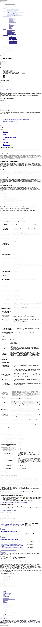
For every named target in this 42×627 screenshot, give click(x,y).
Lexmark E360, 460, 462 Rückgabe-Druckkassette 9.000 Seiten (12, 525)
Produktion (11, 20)
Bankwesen (11, 18)
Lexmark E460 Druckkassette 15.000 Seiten (8, 550)
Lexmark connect (6, 598)
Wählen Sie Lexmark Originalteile (13, 14)
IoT (9, 24)
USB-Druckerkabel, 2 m (5, 558)
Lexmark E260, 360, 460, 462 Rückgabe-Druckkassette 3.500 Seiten (12, 524)
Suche (4, 7)
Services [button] (4, 29)
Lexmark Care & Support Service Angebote (14, 15)
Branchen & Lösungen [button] (6, 16)
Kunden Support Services (11, 34)
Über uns (4, 592)
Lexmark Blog (5, 602)
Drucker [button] (4, 8)
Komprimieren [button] (2, 529)
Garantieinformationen (11, 32)
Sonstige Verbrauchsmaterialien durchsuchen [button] (8, 531)
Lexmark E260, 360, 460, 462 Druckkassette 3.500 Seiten (11, 544)
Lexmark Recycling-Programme (12, 13)
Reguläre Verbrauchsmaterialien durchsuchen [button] (9, 539)
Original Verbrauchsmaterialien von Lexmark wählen (16, 12)
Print (10, 27)
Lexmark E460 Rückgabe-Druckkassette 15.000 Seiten (10, 526)
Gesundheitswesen (12, 22)
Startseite (4, 52)
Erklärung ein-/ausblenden (16, 493)
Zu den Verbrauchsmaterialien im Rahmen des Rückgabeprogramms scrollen (13, 502)
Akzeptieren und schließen (5, 625)
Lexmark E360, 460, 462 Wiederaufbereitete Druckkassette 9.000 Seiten (13, 548)
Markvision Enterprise (13, 43)
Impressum (4, 616)
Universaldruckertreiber (13, 42)
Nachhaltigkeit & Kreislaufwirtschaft (9, 599)
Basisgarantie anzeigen (13, 39)
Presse (4, 601)
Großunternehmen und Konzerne (12, 10)
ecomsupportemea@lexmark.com (8, 584)
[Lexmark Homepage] (10, 0)
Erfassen (10, 28)
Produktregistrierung (12, 38)
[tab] (22, 132)
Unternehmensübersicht (7, 593)
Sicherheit (11, 26)
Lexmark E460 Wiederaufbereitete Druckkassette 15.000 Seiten (12, 547)
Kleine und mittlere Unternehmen (13, 9)
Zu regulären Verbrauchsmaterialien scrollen (8, 510)
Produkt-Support (5, 600)
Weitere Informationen (9, 508)
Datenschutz (5, 614)
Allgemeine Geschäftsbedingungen (9, 615)
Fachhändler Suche (6, 596)
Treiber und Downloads (13, 41)
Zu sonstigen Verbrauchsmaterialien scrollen (8, 518)
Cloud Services (11, 25)
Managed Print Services (11, 30)
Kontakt (4, 595)
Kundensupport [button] (5, 35)
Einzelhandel (11, 21)
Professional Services (10, 33)
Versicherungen (12, 19)
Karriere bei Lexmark (6, 594)
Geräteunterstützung (12, 37)
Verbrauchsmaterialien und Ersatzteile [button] (9, 11)
